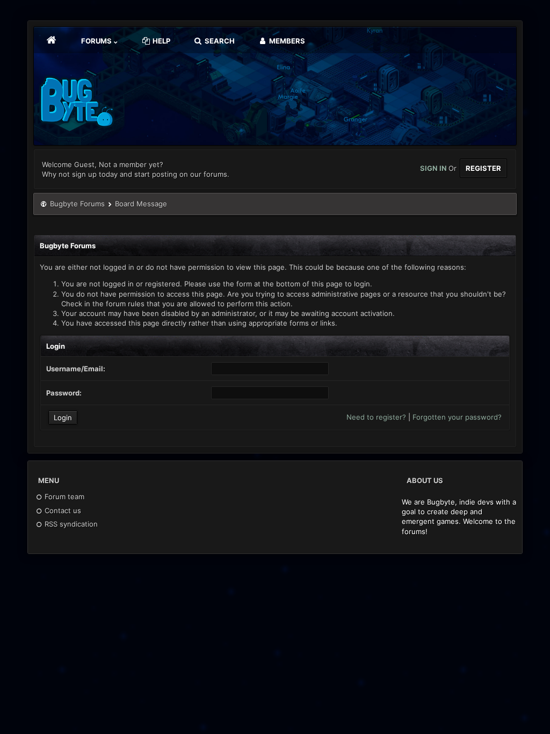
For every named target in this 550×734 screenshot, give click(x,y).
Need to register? (376, 417)
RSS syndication (70, 524)
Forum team (63, 496)
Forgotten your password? (457, 417)
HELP (160, 41)
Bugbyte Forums (77, 203)
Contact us (61, 510)
